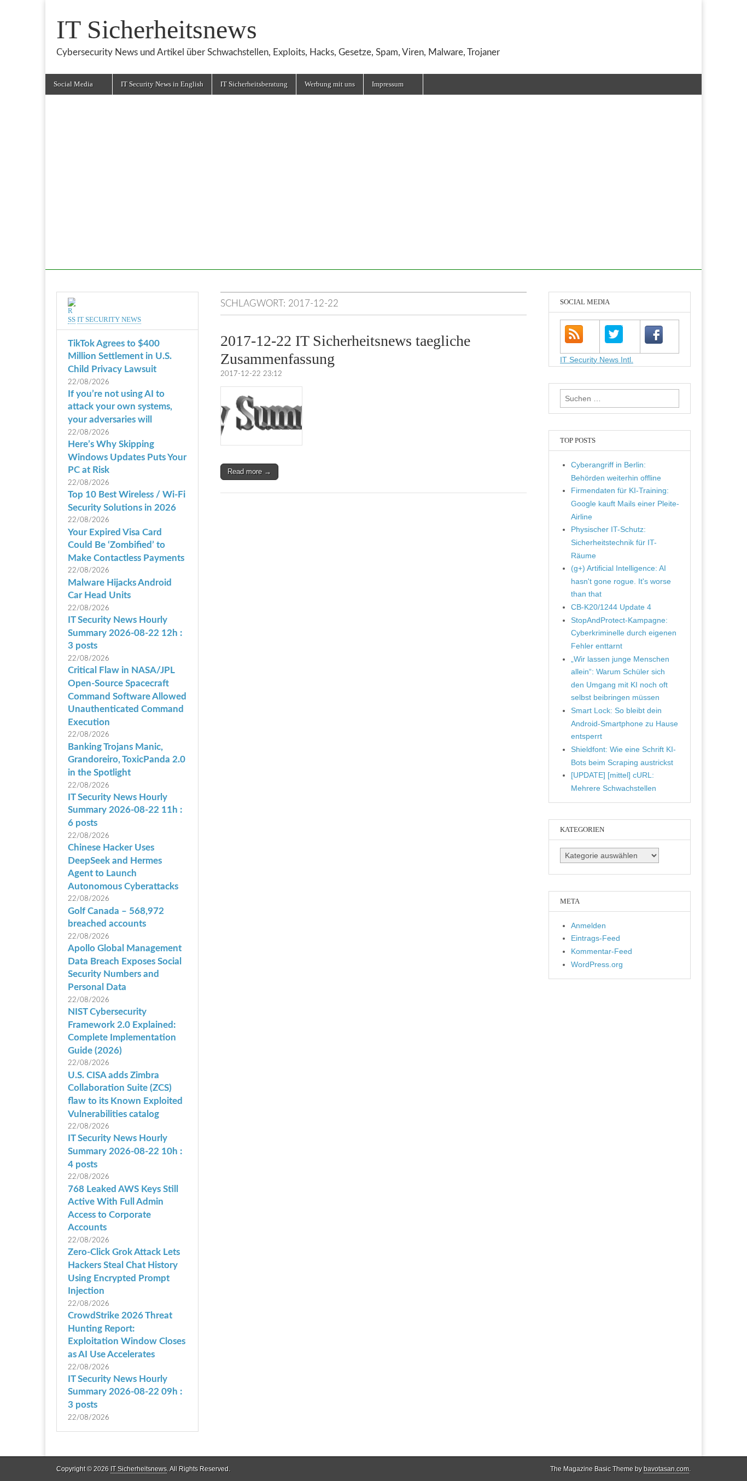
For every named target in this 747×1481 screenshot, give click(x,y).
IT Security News (109, 319)
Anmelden (588, 925)
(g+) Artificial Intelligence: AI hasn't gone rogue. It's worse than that (621, 581)
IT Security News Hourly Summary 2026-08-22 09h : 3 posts (125, 1391)
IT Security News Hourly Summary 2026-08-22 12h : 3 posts (125, 632)
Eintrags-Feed (595, 938)
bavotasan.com (666, 1469)
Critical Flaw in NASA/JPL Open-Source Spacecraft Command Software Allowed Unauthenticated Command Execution (127, 696)
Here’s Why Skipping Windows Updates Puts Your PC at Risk (127, 457)
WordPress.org (597, 964)
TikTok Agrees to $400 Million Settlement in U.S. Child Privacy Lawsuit (120, 356)
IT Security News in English (162, 84)
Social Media (73, 84)
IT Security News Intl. (596, 359)
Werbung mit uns (330, 84)
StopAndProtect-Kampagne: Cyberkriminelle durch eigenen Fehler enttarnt (623, 633)
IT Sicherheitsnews (156, 29)
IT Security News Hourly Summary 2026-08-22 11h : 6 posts (125, 810)
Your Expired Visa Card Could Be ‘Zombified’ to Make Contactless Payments (126, 545)
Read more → (249, 471)
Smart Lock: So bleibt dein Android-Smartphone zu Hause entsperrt (624, 723)
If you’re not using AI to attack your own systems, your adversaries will (120, 406)
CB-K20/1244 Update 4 (611, 607)
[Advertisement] (373, 193)
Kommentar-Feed (601, 951)
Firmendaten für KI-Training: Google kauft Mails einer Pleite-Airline (625, 503)
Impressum (388, 84)
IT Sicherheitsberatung (254, 84)
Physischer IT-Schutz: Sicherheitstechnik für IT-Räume (614, 542)
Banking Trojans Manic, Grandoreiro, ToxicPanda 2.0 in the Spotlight (126, 759)
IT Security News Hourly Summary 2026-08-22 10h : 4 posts (125, 1150)
